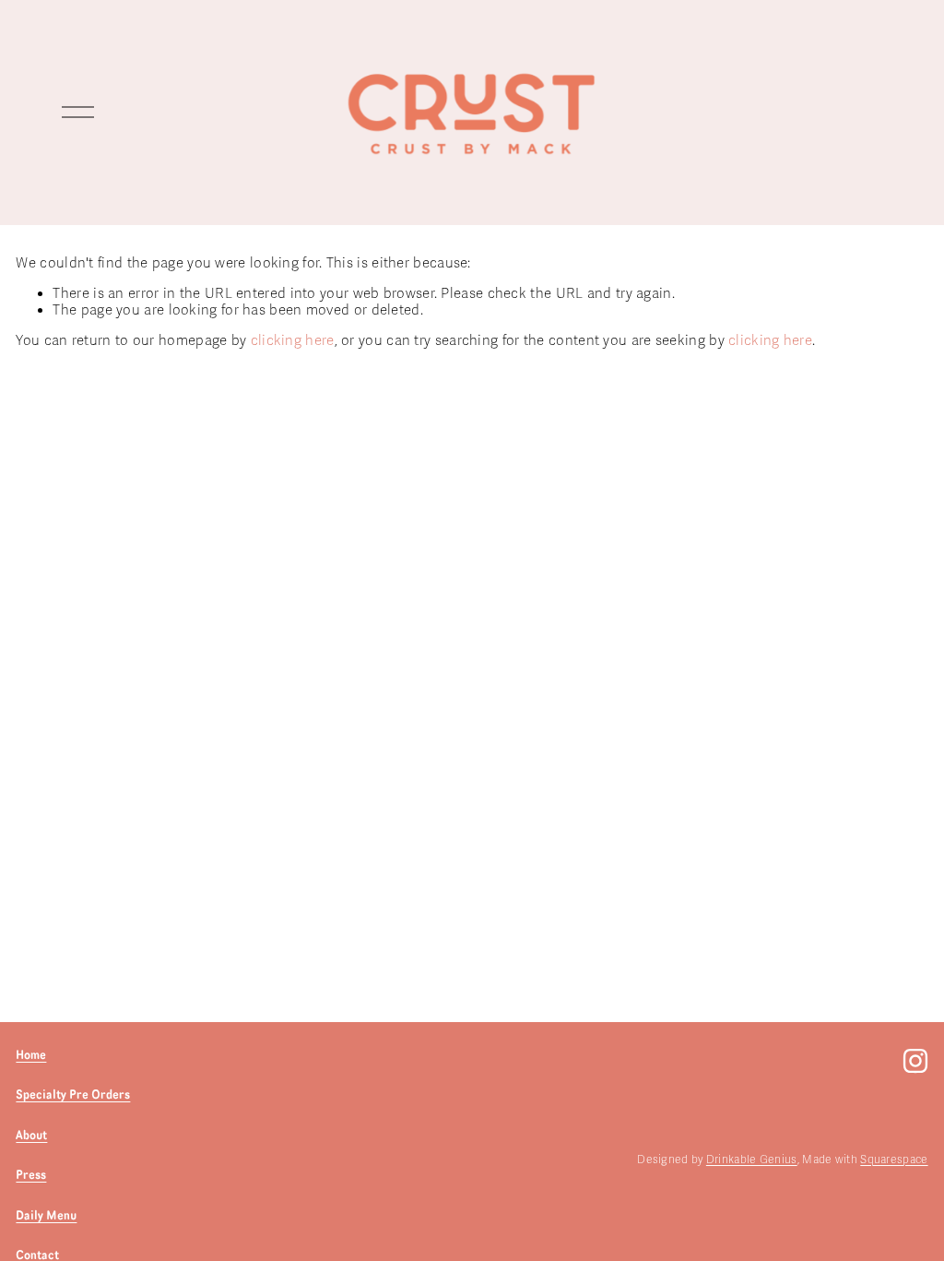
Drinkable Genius (751, 1159)
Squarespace (893, 1159)
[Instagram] (915, 1061)
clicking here (293, 340)
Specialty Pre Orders (73, 1094)
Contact (37, 1254)
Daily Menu (46, 1214)
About (31, 1134)
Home (31, 1054)
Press (31, 1174)
